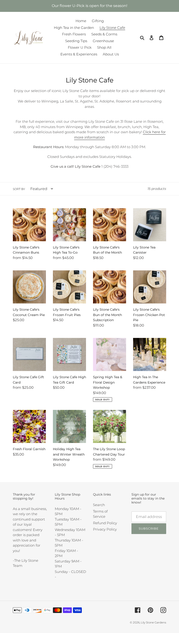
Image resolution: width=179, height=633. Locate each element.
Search (99, 505)
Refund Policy (105, 523)
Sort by (19, 189)
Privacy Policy (105, 529)
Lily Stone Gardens (153, 622)
